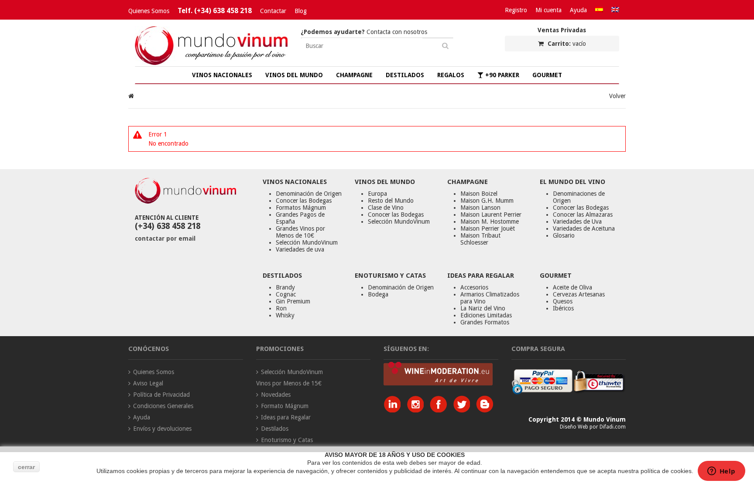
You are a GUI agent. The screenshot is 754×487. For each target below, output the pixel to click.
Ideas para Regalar (286, 417)
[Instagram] (417, 410)
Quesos (562, 301)
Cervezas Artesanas (579, 294)
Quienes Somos (148, 10)
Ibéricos (563, 308)
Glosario (564, 235)
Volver (617, 95)
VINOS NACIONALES (222, 75)
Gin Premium (293, 301)
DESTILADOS (405, 75)
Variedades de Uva (577, 221)
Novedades (276, 394)
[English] (615, 10)
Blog (301, 10)
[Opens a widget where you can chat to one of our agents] (721, 472)
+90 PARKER (501, 75)
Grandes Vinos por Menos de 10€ (300, 232)
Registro (516, 10)
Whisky (285, 315)
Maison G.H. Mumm (487, 200)
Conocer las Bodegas (304, 200)
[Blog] (484, 410)
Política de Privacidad (161, 394)
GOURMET (547, 75)
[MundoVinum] (211, 62)
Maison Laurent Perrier (490, 214)
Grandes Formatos (484, 322)
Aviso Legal (148, 383)
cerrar (26, 466)
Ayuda (578, 10)
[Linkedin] (394, 410)
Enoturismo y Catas (287, 439)
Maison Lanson (480, 207)
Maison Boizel (478, 193)
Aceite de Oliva (572, 287)
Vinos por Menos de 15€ (289, 383)
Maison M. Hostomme (489, 221)
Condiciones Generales (163, 405)
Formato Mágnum (284, 405)
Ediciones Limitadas (486, 315)
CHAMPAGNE (354, 75)
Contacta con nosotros (364, 31)
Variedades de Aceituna (584, 228)
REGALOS (450, 75)
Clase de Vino (386, 207)
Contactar (273, 10)
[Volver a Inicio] (131, 95)
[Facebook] (440, 410)
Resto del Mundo (391, 200)
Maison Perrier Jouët (487, 228)
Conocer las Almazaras (583, 214)
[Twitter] (463, 410)
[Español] (599, 10)
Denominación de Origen (309, 193)
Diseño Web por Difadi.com (593, 427)
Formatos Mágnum (301, 207)
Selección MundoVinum (307, 242)
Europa (377, 193)
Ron (281, 308)
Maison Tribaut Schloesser (480, 239)
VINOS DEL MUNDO (294, 75)
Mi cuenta (548, 10)
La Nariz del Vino (482, 308)
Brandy (285, 287)
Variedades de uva (300, 249)
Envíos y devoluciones (162, 428)
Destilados (274, 428)
